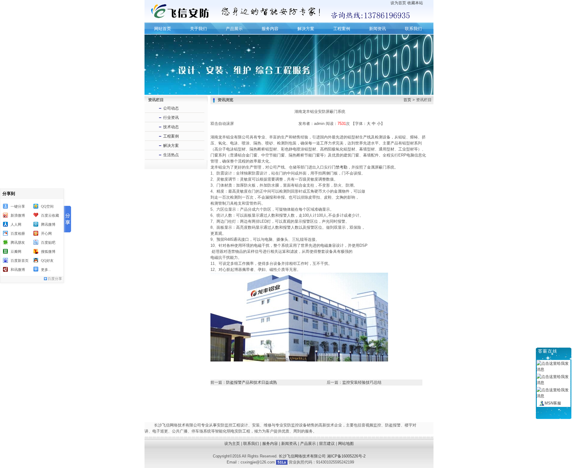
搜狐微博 (48, 251)
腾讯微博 (48, 224)
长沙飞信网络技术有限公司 (302, 456)
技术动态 (171, 127)
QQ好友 (47, 261)
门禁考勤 (339, 167)
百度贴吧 (48, 242)
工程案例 (341, 28)
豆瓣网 (16, 251)
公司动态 (171, 108)
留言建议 (327, 443)
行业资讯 (171, 117)
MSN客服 (553, 403)
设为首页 (398, 3)
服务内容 (270, 28)
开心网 (46, 233)
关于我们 (198, 28)
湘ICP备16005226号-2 (346, 456)
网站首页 (162, 28)
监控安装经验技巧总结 (361, 382)
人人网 (16, 224)
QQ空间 (47, 206)
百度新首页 (20, 261)
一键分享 (18, 206)
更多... (46, 270)
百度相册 (18, 233)
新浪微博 (18, 215)
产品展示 (234, 28)
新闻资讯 (377, 28)
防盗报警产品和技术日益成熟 (251, 382)
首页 (407, 100)
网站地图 (346, 443)
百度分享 (55, 279)
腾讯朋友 (18, 242)
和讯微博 (18, 270)
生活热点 (171, 155)
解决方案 (305, 28)
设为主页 (232, 443)
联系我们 (413, 28)
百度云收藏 (50, 215)
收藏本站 (415, 3)
